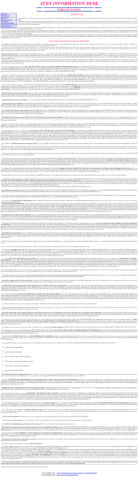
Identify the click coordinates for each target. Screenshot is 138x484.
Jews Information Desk (6, 25)
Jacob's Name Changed (6, 19)
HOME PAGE (4, 13)
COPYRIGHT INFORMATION (67, 475)
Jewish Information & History (7, 22)
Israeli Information (5, 16)
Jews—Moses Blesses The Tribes (8, 27)
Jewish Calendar (4, 21)
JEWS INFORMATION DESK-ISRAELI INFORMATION (77, 473)
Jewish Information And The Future (8, 24)
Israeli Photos (4, 18)
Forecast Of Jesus (5, 15)
